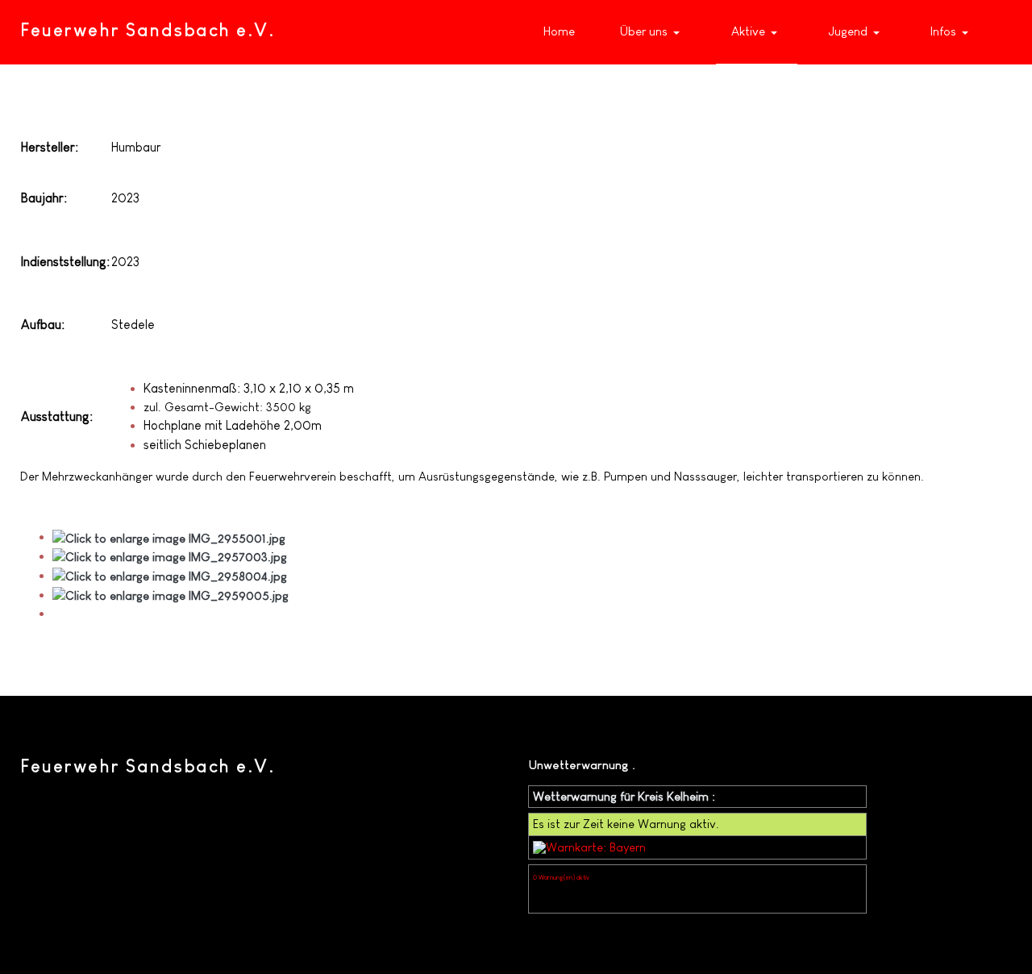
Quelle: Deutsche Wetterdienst (575, 890)
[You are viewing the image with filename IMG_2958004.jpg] (169, 575)
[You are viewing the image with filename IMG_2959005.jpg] (170, 594)
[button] (653, 32)
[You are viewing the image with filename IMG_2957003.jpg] (169, 556)
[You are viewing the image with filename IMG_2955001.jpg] (168, 536)
